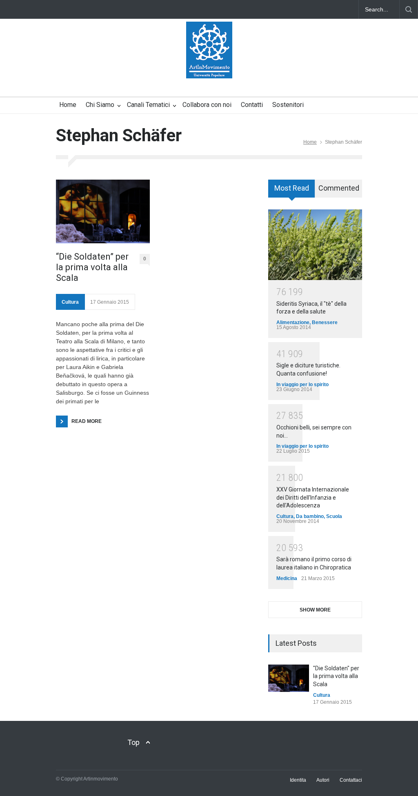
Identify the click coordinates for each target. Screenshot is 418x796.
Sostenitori (288, 105)
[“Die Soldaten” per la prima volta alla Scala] (103, 211)
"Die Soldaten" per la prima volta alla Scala (336, 676)
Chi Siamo (100, 105)
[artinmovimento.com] (209, 65)
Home (67, 105)
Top (133, 742)
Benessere (325, 322)
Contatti (252, 105)
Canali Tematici (148, 105)
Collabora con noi (206, 105)
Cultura (70, 302)
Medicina (286, 578)
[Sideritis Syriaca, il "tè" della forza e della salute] (315, 244)
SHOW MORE (315, 610)
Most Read (291, 188)
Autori (322, 780)
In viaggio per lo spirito (302, 384)
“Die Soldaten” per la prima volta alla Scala (92, 267)
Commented (338, 188)
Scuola (334, 516)
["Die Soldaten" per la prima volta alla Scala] (288, 678)
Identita (298, 780)
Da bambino (310, 516)
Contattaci (351, 780)
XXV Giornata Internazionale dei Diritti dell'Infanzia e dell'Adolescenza (312, 497)
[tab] (291, 191)
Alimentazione (292, 322)
